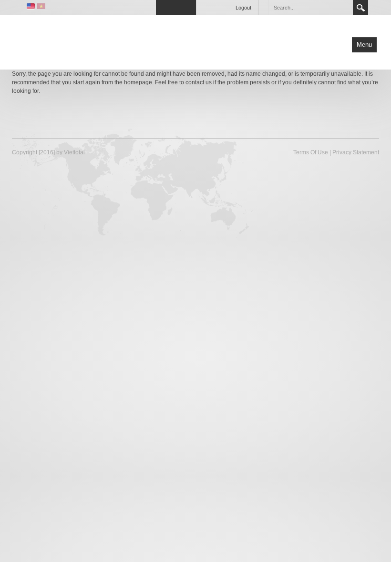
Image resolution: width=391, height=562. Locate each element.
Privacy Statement (355, 152)
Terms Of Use (310, 152)
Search (360, 7)
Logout (243, 7)
